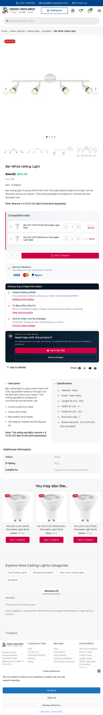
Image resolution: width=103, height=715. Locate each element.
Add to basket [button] (17, 540)
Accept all (51, 690)
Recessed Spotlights (43, 572)
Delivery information (23, 299)
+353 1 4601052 (27, 3)
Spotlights (47, 31)
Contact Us (81, 3)
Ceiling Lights (33, 31)
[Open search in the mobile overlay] (51, 21)
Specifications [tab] (64, 383)
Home (4, 31)
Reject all (51, 698)
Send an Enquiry (55, 357)
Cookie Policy (44, 711)
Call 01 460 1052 (56, 350)
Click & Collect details (23, 325)
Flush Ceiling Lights (17, 572)
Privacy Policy (56, 711)
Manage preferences (52, 705)
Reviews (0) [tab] (51, 590)
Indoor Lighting (17, 31)
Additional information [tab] (17, 449)
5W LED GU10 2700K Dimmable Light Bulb (85, 528)
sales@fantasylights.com (55, 3)
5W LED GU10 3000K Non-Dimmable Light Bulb (51, 528)
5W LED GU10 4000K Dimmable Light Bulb (17, 528)
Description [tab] (14, 383)
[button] (99, 671)
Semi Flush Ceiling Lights (72, 572)
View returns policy (22, 312)
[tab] (27, 383)
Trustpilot (11, 633)
